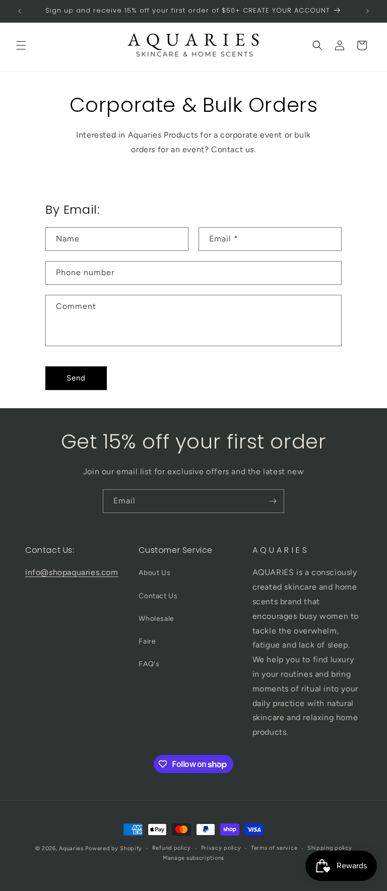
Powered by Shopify (113, 848)
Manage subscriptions (193, 858)
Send (76, 378)
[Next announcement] (367, 11)
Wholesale (156, 618)
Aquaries (71, 848)
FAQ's (149, 664)
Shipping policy (329, 848)
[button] (21, 45)
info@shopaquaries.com (71, 572)
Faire (147, 641)
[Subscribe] (273, 501)
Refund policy (171, 848)
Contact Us (158, 596)
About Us (154, 572)
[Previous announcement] (20, 11)
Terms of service (274, 848)
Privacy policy (221, 848)
